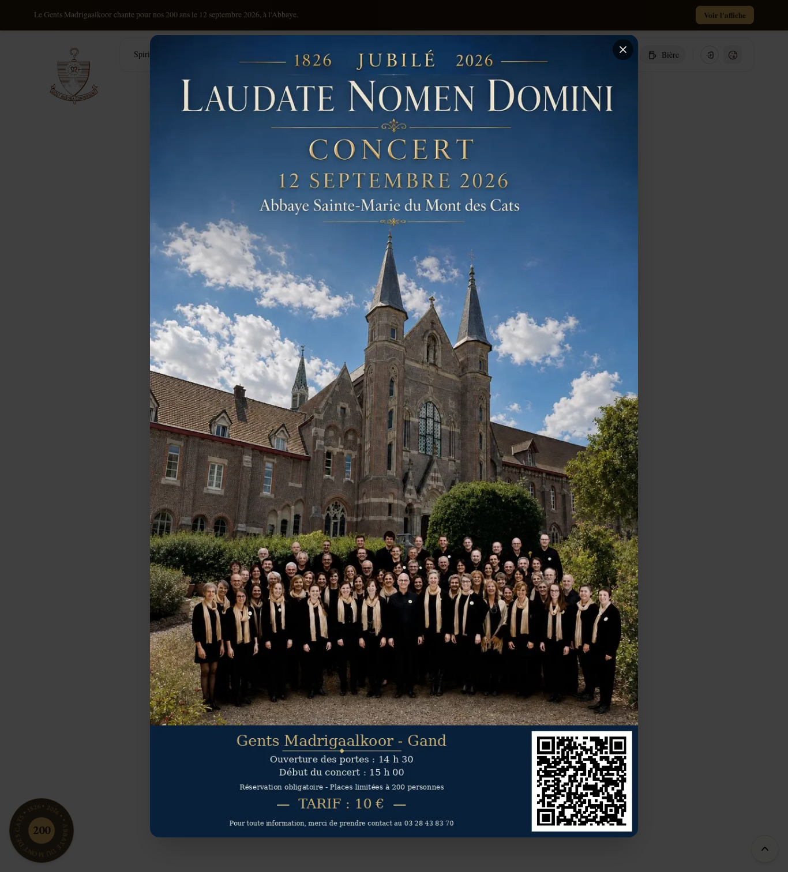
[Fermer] (623, 49)
